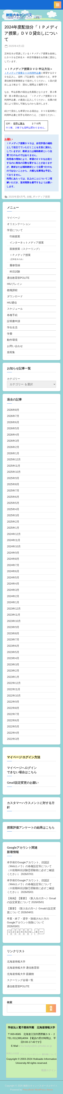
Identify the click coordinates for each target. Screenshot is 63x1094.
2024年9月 (13, 552)
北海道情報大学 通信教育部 (23, 967)
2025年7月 (13, 490)
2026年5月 (13, 428)
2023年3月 (13, 664)
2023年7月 (13, 639)
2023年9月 (13, 627)
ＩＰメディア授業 (20, 254)
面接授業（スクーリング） (25, 248)
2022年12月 (14, 682)
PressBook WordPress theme (38, 1089)
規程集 (11, 352)
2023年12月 (14, 608)
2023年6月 (13, 645)
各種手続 (12, 314)
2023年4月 (13, 658)
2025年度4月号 (17, 196)
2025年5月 (13, 502)
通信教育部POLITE (18, 277)
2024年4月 (13, 583)
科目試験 (15, 271)
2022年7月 (13, 714)
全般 (29, 196)
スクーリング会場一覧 (20, 980)
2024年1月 (13, 602)
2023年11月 (13, 614)
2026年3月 (13, 440)
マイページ (13, 217)
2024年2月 (13, 596)
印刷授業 (15, 236)
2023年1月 (13, 676)
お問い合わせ (15, 346)
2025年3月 (13, 515)
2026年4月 (13, 434)
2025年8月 (13, 484)
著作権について (49, 1054)
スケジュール (15, 308)
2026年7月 (13, 415)
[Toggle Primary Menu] (57, 4)
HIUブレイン (14, 283)
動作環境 (12, 339)
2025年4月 (13, 509)
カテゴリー (13, 378)
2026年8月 (13, 409)
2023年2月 (13, 670)
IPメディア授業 (41, 196)
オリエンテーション (19, 224)
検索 (9, 1002)
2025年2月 (13, 521)
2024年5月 (13, 577)
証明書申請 (13, 321)
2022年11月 (13, 689)
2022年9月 (13, 701)
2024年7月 (13, 565)
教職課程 (12, 290)
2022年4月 (13, 732)
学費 (9, 333)
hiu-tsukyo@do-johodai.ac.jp (36, 1046)
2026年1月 (13, 453)
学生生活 (12, 327)
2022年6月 (13, 720)
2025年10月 (14, 471)
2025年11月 (13, 465)
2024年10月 (14, 546)
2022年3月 (13, 738)
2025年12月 (14, 459)
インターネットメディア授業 (27, 242)
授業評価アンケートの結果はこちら (31, 827)
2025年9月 (13, 478)
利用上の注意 (12, 1053)
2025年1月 (13, 527)
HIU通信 (12, 302)
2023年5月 (13, 652)
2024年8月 (13, 558)
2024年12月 (14, 534)
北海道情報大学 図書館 (20, 973)
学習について (15, 230)
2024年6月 (13, 571)
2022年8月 (13, 707)
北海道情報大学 (16, 961)
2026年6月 (13, 422)
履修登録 (15, 265)
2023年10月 (14, 620)
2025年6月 (13, 496)
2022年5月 (13, 726)
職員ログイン (48, 1070)
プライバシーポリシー (30, 1054)
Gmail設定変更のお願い (23, 782)
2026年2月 (13, 447)
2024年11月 (13, 540)
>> (41, 931)
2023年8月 (13, 633)
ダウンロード (15, 296)
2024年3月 (13, 589)
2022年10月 (14, 695)
